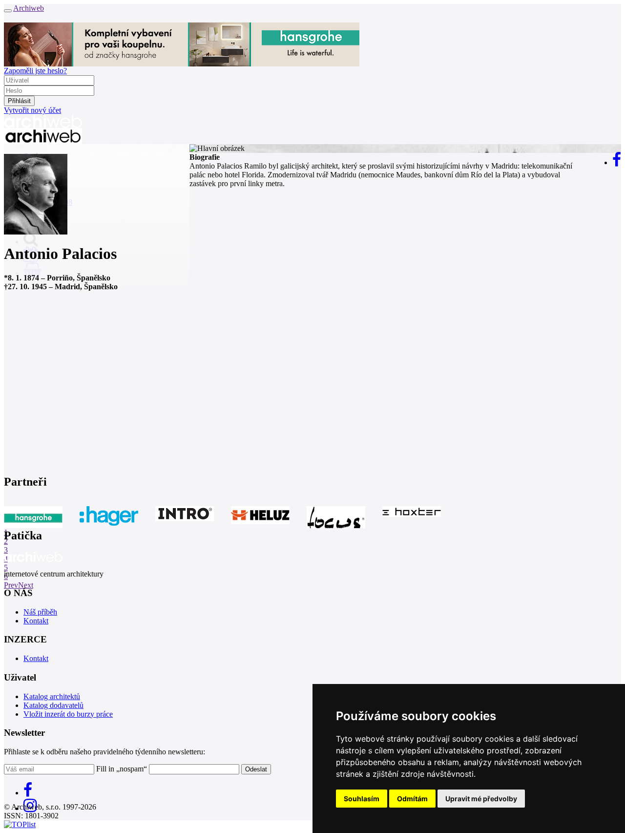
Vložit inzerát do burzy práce (68, 714)
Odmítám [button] (412, 798)
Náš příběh (40, 612)
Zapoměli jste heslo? (35, 70)
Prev (11, 585)
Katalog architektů (51, 696)
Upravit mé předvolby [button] (481, 798)
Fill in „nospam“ (121, 769)
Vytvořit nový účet (32, 110)
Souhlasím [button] (361, 798)
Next (25, 585)
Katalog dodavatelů (53, 705)
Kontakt (35, 621)
